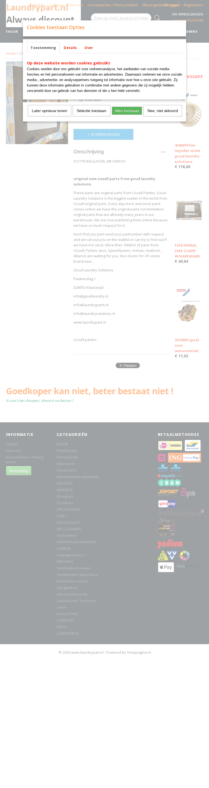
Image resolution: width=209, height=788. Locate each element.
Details (70, 47)
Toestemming (43, 47)
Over (88, 47)
